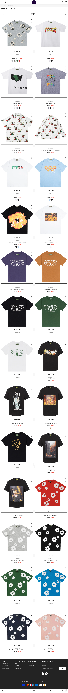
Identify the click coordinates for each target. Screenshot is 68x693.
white (50, 61)
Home (1, 5)
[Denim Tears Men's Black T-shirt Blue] (51, 582)
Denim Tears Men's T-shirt (17, 56)
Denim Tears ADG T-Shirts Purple (17, 289)
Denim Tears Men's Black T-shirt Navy (17, 649)
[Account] (62, 2)
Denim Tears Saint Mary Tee (51, 423)
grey (12, 61)
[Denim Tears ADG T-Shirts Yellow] (51, 266)
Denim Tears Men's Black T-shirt (50, 560)
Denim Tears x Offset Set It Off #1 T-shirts (17, 242)
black (15, 61)
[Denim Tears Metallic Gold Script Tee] (17, 447)
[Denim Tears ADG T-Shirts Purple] (17, 266)
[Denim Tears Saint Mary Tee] (51, 401)
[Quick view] (31, 22)
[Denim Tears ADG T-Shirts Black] (17, 311)
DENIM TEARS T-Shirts (8, 5)
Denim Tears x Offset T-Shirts (51, 378)
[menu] (2, 2)
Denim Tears (17, 148)
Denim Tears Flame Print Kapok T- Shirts (50, 195)
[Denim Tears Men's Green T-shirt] (17, 582)
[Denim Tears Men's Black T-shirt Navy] (17, 627)
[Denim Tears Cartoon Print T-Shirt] (17, 127)
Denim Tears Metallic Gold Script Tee (17, 468)
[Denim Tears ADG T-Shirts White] (17, 356)
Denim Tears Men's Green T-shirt (17, 605)
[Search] (5, 2)
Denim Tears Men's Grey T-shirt (17, 560)
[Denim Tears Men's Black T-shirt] (51, 537)
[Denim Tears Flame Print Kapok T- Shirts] (51, 172)
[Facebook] (43, 673)
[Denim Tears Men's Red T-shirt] (51, 492)
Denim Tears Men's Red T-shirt (50, 515)
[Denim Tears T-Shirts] (51, 33)
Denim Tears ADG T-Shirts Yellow (51, 289)
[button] (32, 14)
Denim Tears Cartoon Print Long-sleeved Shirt (50, 150)
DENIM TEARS (17, 54)
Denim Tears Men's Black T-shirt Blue (51, 605)
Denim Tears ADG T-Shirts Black (17, 334)
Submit (62, 668)
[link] (17, 691)
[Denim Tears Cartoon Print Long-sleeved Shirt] (51, 127)
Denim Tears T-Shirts (50, 56)
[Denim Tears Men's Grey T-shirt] (17, 537)
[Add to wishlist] (31, 19)
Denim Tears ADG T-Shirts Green (50, 334)
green (17, 61)
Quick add (17, 51)
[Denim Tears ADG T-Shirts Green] (51, 311)
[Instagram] (46, 673)
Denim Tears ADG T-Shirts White (17, 378)
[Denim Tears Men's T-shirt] (17, 33)
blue (50, 200)
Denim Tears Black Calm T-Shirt (50, 242)
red (19, 61)
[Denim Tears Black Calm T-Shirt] (51, 219)
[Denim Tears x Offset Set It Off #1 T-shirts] (17, 219)
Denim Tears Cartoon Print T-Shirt (17, 150)
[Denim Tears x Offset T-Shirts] (51, 356)
